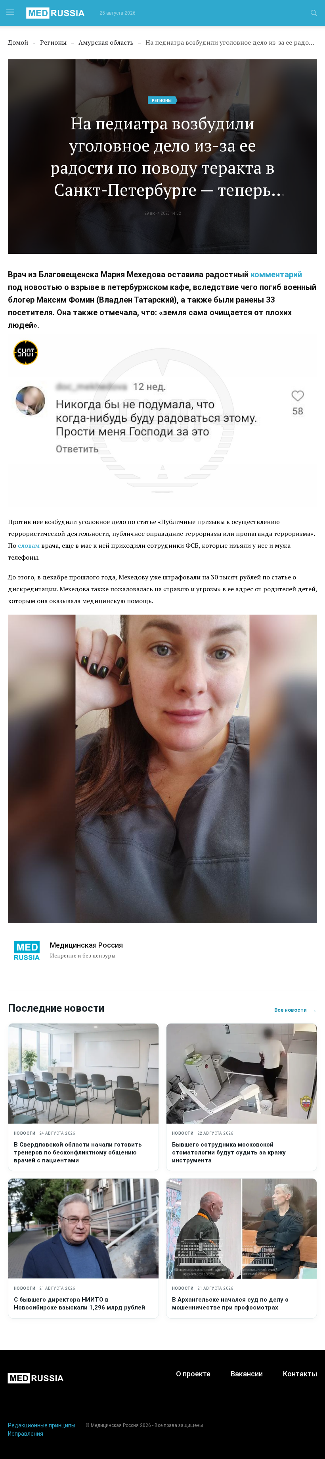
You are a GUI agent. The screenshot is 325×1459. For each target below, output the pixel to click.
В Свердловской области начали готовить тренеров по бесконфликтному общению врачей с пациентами (78, 1152)
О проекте (193, 1374)
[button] (314, 14)
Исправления (25, 1434)
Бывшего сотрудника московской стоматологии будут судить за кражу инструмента (229, 1152)
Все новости (295, 1010)
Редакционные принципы (41, 1425)
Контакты (300, 1374)
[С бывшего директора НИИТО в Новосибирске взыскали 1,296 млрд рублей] (83, 1229)
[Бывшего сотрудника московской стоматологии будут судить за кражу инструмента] (241, 1074)
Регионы (162, 100)
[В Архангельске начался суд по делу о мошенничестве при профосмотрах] (241, 1229)
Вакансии (247, 1374)
